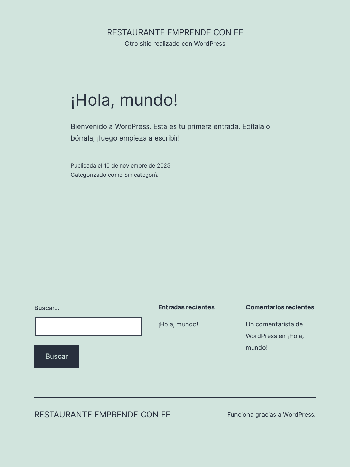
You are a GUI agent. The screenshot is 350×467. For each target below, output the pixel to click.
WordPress (298, 414)
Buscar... (46, 307)
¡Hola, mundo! (124, 100)
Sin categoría (141, 174)
